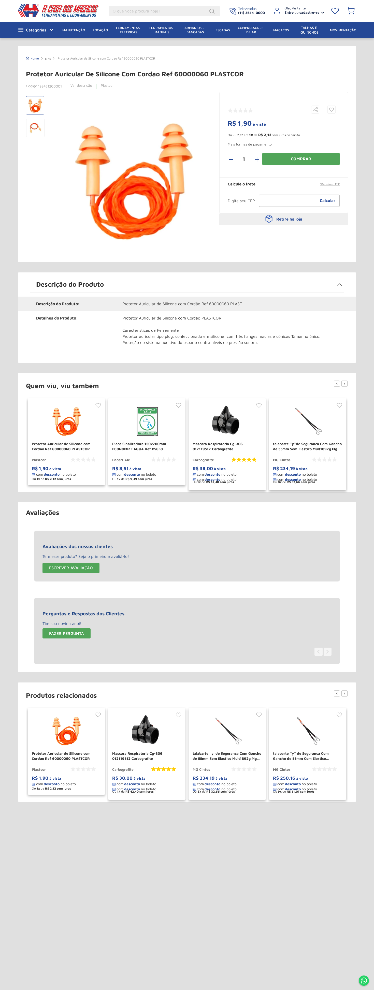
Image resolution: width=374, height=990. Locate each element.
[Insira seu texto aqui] (363, 981)
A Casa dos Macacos (49, 10)
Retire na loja (289, 219)
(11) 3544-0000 (251, 12)
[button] (315, 110)
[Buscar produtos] (213, 11)
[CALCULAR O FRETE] (328, 201)
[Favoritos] (335, 11)
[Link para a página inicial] (32, 57)
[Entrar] (297, 11)
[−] (234, 159)
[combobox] (164, 11)
